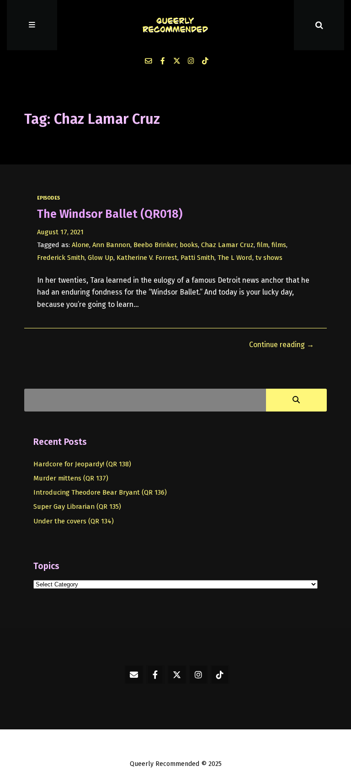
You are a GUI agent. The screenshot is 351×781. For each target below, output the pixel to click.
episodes (48, 198)
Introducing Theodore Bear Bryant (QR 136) (100, 492)
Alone (80, 245)
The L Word (235, 257)
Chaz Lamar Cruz (227, 245)
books (189, 245)
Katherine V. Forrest (147, 257)
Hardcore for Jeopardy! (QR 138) (82, 464)
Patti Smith (197, 257)
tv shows (268, 257)
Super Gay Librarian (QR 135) (77, 506)
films (278, 245)
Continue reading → (281, 344)
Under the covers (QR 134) (73, 521)
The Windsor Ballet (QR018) (109, 214)
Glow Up (100, 257)
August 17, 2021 (60, 232)
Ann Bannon (111, 245)
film (262, 245)
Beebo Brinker (154, 245)
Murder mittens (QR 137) (70, 478)
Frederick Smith (61, 257)
